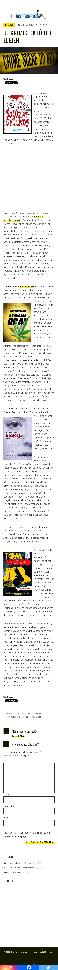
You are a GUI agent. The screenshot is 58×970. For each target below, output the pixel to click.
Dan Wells (9, 713)
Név (6, 794)
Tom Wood (37, 717)
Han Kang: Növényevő (12, 872)
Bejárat (9, 24)
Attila (24, 24)
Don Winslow (24, 713)
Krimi (26, 717)
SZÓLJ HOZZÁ (18, 735)
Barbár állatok (26, 286)
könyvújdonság (12, 717)
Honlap (6, 817)
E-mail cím (9, 806)
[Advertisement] (29, 180)
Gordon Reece (40, 713)
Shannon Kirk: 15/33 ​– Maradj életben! (18, 868)
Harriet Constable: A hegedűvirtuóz (17, 863)
